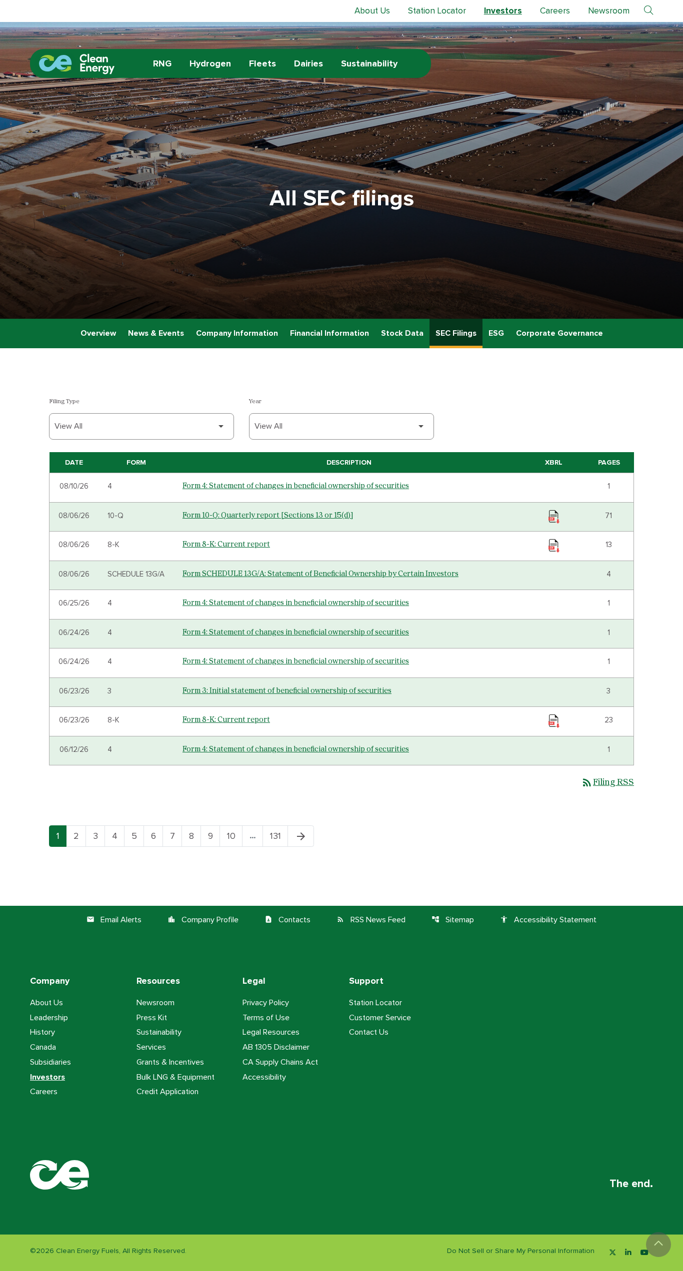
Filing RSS (607, 782)
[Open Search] (648, 10)
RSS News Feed (371, 920)
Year (255, 402)
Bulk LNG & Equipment (175, 1077)
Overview (98, 333)
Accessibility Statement (548, 920)
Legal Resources (271, 1032)
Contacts (287, 920)
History (42, 1032)
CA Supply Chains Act (280, 1062)
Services (151, 1047)
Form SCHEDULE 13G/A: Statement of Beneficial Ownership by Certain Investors (320, 574)
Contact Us (368, 1032)
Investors (503, 10)
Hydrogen (210, 63)
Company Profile (203, 920)
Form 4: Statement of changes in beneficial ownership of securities (295, 486)
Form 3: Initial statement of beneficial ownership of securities (287, 690)
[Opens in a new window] (612, 1253)
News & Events (156, 333)
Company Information (237, 333)
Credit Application (167, 1092)
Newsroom (609, 10)
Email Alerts (114, 920)
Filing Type (64, 402)
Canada (43, 1047)
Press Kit (151, 1018)
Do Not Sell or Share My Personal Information (520, 1251)
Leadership (49, 1018)
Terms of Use (266, 1018)
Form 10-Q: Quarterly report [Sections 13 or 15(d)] (267, 515)
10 (234, 835)
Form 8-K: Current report (226, 544)
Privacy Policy (265, 1003)
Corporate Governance (559, 333)
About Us (372, 10)
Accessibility (264, 1077)
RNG (162, 63)
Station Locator (437, 10)
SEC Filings (456, 333)
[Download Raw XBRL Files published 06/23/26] (554, 720)
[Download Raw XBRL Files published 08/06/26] (554, 516)
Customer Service (380, 1018)
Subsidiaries (50, 1062)
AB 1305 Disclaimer (276, 1047)
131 (279, 835)
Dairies (308, 63)
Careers (555, 10)
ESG (496, 333)
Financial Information (329, 333)
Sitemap (453, 920)
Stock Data (402, 333)
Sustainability (369, 63)
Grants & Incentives (170, 1062)
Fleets (262, 63)
